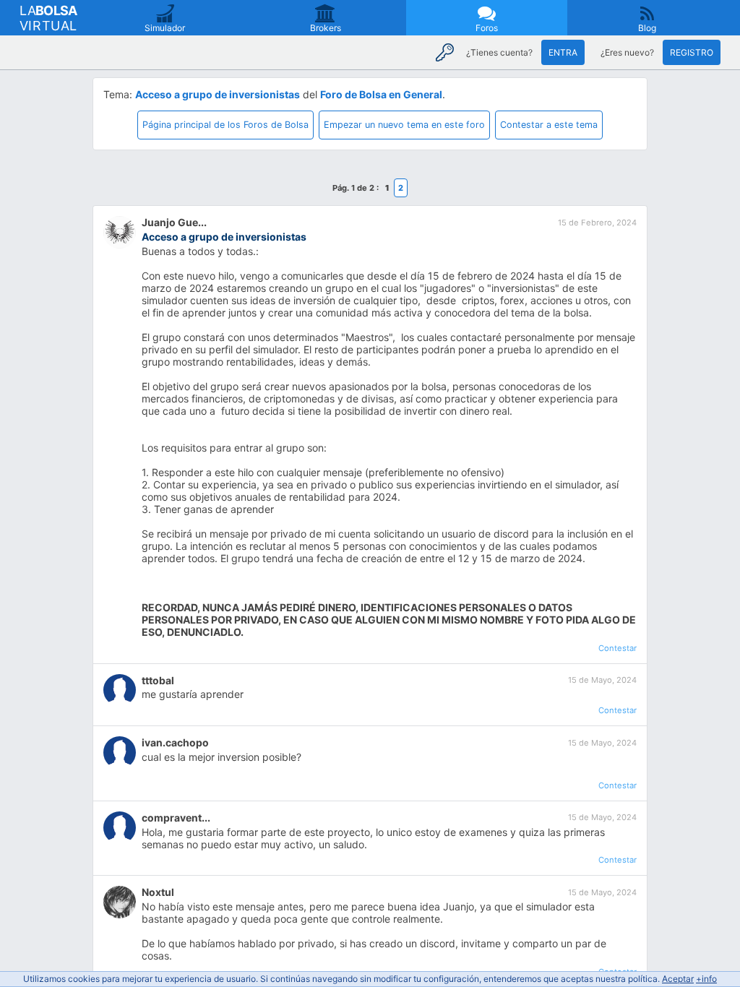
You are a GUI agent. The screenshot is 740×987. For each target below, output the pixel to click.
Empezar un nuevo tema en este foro (404, 124)
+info (706, 978)
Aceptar (678, 978)
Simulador (165, 27)
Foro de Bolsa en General (381, 94)
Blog (647, 27)
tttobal (158, 680)
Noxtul (158, 892)
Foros (487, 27)
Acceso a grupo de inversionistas (217, 94)
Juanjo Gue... (174, 222)
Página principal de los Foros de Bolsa (225, 124)
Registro (691, 52)
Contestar (617, 648)
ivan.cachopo (175, 742)
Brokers (325, 27)
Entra (562, 52)
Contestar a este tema (549, 124)
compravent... (176, 817)
